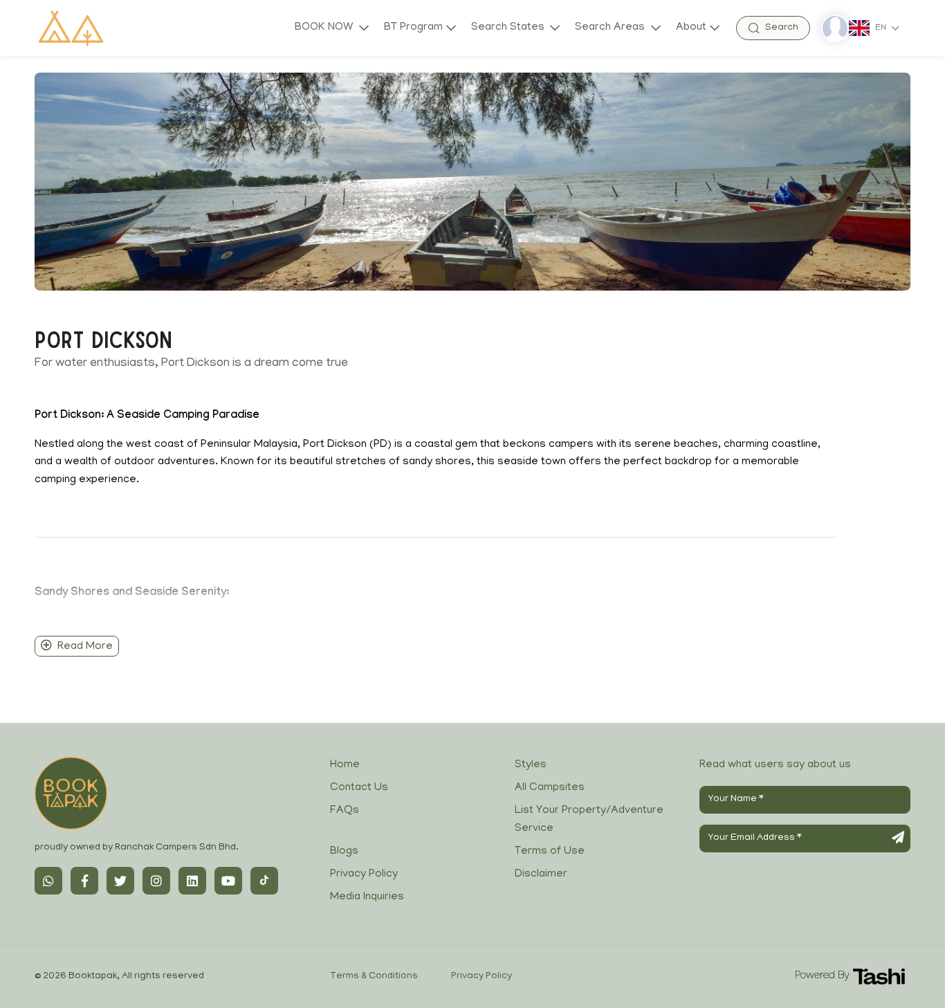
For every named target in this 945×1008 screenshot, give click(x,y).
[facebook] (84, 881)
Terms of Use (550, 851)
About (691, 27)
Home (345, 765)
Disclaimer (541, 874)
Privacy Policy (364, 874)
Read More (85, 647)
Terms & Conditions (374, 976)
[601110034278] (48, 881)
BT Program (413, 27)
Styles (531, 765)
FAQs (344, 811)
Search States (509, 27)
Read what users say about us (775, 765)
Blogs (344, 851)
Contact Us (359, 788)
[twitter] (120, 881)
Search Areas (611, 27)
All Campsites (550, 788)
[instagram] (156, 881)
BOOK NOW (325, 27)
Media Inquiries (367, 897)
